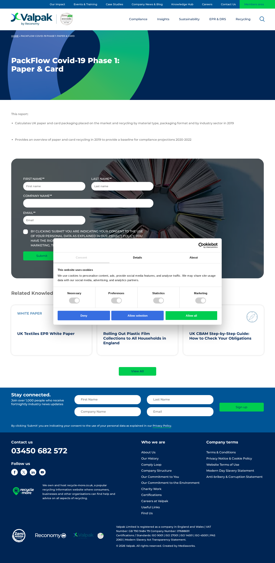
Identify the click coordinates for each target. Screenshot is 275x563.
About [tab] (194, 257)
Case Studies (114, 4)
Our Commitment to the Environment (170, 483)
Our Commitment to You (160, 477)
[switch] (116, 301)
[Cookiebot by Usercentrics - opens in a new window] (201, 245)
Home (15, 36)
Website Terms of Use (222, 464)
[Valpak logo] (41, 18)
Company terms (222, 442)
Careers (207, 4)
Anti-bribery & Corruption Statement (234, 477)
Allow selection (138, 315)
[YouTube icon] (42, 472)
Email (28, 213)
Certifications (151, 495)
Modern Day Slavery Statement (230, 470)
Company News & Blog (147, 4)
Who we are (153, 442)
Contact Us (228, 4)
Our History (150, 458)
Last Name (100, 179)
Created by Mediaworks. (179, 545)
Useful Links (150, 507)
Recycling (243, 19)
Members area (254, 4)
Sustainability (189, 19)
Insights (163, 19)
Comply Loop (151, 464)
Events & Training (85, 4)
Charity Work (151, 489)
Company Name (37, 196)
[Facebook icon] (14, 472)
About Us (148, 452)
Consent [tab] (81, 257)
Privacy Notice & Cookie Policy (229, 458)
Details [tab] (137, 257)
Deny (83, 315)
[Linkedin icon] (33, 472)
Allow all (191, 315)
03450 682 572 (39, 450)
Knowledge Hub (182, 4)
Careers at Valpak (154, 501)
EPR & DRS (217, 19)
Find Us (147, 513)
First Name (33, 179)
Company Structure (156, 470)
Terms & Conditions (221, 452)
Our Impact (57, 4)
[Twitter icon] (24, 472)
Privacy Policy (121, 236)
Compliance (138, 19)
